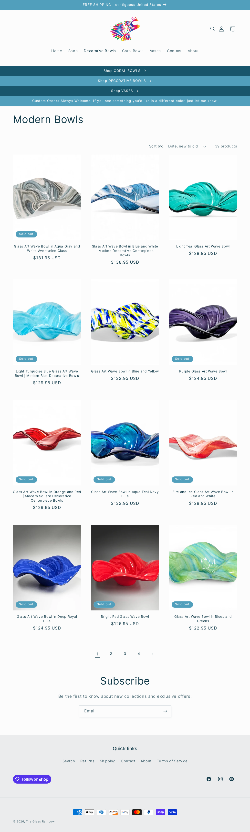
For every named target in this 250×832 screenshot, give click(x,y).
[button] (212, 28)
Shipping (108, 761)
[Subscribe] (165, 711)
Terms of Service (172, 761)
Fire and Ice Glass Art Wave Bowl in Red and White (203, 494)
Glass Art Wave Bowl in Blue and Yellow (125, 371)
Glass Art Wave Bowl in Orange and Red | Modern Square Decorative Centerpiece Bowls (47, 496)
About (146, 761)
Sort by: (156, 146)
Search (68, 761)
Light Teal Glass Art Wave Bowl (203, 246)
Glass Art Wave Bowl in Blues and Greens (203, 619)
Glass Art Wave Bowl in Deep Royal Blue (47, 619)
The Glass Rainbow (40, 821)
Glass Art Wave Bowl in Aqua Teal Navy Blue (125, 494)
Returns (87, 761)
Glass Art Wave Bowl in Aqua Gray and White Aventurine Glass (47, 248)
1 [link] (97, 654)
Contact (128, 761)
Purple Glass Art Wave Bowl (203, 371)
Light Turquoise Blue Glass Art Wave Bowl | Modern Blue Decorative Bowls (47, 373)
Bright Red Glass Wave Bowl (125, 616)
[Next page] (152, 654)
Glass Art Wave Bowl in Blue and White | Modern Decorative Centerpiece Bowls (125, 250)
